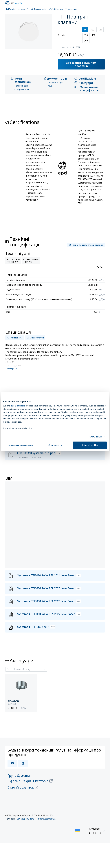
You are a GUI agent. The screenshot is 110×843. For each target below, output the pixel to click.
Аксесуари (72, 9)
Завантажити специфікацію (89, 89)
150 (86, 35)
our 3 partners (18, 405)
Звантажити (37, 337)
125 (100, 29)
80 (85, 29)
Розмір (61, 35)
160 (93, 35)
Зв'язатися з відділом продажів (81, 64)
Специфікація (21, 89)
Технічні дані (21, 86)
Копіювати (16, 337)
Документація (39, 9)
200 (86, 40)
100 (92, 29)
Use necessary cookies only (20, 445)
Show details (95, 436)
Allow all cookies (90, 445)
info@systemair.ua (46, 818)
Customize (53, 445)
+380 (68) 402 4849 (25, 818)
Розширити (11, 368)
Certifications (57, 9)
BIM (50, 86)
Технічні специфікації (18, 9)
